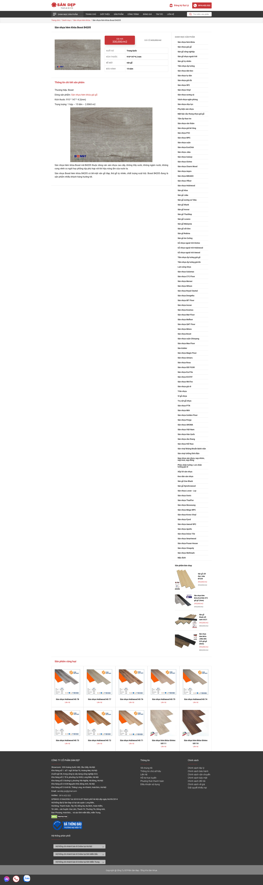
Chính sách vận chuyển (199, 774)
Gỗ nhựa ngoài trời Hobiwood (190, 248)
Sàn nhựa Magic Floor (187, 353)
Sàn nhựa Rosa (184, 362)
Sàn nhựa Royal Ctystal (188, 291)
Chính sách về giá (196, 784)
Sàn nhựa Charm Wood (187, 166)
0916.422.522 (65, 795)
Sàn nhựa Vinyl (184, 90)
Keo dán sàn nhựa (185, 476)
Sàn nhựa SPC (184, 85)
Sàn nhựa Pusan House (188, 543)
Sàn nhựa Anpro (184, 171)
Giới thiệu (105, 14)
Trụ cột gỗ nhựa (184, 401)
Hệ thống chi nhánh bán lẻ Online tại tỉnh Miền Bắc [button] (76, 854)
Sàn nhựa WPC (184, 138)
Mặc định (182, 558)
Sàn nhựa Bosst (184, 334)
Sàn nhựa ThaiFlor (186, 500)
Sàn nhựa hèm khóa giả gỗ (84, 94)
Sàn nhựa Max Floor (186, 343)
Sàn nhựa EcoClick (186, 147)
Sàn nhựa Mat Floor (186, 315)
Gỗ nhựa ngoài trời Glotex (189, 243)
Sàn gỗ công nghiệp (186, 52)
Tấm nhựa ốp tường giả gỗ (189, 257)
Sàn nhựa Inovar (185, 305)
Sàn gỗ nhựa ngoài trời (187, 56)
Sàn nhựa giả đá (185, 80)
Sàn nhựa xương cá (186, 95)
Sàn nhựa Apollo (185, 529)
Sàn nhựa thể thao (186, 444)
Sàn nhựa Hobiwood (186, 185)
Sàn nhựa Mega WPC (187, 510)
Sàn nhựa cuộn (184, 142)
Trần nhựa (182, 391)
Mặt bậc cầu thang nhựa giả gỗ (191, 114)
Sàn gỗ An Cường (185, 238)
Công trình (133, 14)
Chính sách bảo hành (198, 771)
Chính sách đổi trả (196, 781)
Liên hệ (170, 14)
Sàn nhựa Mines (185, 329)
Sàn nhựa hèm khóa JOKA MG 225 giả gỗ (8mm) (203, 639)
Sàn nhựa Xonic (184, 495)
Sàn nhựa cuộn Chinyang (188, 339)
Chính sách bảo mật (197, 777)
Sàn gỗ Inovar (183, 209)
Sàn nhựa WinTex (185, 382)
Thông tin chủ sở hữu (150, 771)
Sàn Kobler (182, 348)
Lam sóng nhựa (184, 267)
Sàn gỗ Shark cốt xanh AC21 (203, 617)
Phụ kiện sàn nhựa (186, 109)
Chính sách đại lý (196, 768)
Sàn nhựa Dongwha (186, 295)
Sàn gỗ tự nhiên (184, 61)
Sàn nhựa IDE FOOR (186, 367)
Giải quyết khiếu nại (197, 787)
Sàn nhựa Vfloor (184, 181)
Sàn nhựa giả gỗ (185, 47)
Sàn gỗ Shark (183, 205)
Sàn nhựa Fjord (184, 519)
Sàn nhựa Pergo (184, 420)
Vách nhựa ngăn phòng (188, 99)
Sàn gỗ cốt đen (184, 229)
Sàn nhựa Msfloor (185, 319)
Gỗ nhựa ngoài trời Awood (189, 252)
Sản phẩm (118, 14)
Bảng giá (147, 14)
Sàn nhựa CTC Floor (186, 276)
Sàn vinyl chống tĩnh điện (188, 453)
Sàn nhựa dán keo (185, 71)
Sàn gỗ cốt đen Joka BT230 (202, 576)
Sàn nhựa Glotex (185, 162)
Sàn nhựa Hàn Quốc (186, 434)
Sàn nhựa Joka (184, 152)
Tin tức (159, 14)
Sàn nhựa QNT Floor (186, 324)
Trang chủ (90, 14)
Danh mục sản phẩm (68, 14)
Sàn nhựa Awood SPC (187, 524)
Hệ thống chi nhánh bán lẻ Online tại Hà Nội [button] (73, 846)
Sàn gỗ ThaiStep (185, 214)
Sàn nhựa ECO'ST (185, 377)
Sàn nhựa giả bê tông (187, 128)
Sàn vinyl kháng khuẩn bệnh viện (192, 449)
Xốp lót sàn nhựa (185, 472)
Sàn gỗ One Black (185, 481)
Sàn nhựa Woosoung (186, 505)
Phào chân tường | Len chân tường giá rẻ (190, 466)
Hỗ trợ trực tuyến (148, 777)
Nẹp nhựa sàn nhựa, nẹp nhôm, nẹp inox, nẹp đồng (191, 459)
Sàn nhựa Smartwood (187, 538)
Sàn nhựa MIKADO (186, 176)
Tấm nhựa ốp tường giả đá (189, 262)
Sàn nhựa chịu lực (185, 104)
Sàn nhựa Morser (185, 281)
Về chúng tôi (146, 768)
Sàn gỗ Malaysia (185, 224)
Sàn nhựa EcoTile (185, 372)
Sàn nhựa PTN (184, 406)
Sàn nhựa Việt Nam (186, 429)
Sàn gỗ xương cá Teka (187, 200)
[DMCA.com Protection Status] (59, 817)
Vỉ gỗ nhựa (182, 396)
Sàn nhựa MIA (184, 410)
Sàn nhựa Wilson (185, 286)
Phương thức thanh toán (152, 781)
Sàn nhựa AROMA (185, 425)
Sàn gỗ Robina (184, 233)
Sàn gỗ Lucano (184, 219)
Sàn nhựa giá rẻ (184, 386)
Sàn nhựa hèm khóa (186, 42)
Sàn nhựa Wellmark (186, 553)
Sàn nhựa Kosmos (185, 310)
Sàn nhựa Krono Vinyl (187, 515)
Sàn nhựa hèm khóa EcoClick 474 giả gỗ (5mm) (201, 598)
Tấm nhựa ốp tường (186, 66)
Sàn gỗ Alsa (183, 190)
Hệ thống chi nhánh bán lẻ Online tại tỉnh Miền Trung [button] (77, 862)
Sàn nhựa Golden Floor (188, 415)
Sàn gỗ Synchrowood (187, 486)
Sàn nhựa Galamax (186, 272)
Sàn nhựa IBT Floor (186, 300)
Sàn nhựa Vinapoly (186, 548)
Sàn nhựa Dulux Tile (186, 534)
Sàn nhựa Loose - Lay (187, 491)
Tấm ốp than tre (184, 119)
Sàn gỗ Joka (183, 195)
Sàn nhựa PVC (184, 133)
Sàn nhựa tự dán (185, 75)
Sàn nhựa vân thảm (186, 123)
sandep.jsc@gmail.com (67, 791)
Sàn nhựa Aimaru (185, 358)
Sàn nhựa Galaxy (185, 157)
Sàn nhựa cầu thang (186, 439)
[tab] (79, 846)
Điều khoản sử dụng (150, 784)
